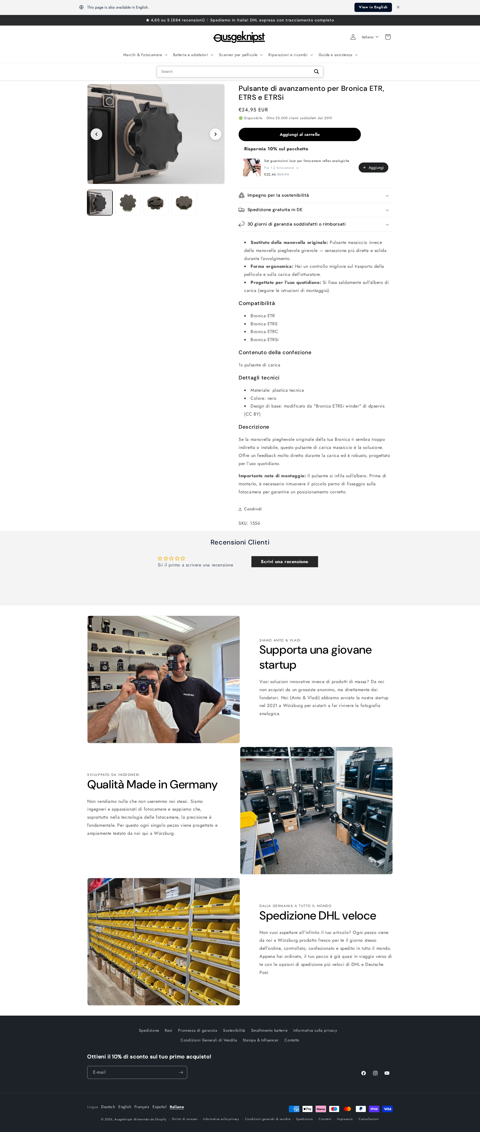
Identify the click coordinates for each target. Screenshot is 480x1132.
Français (141, 1106)
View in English (373, 7)
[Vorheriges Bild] (96, 134)
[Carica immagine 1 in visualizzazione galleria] (99, 202)
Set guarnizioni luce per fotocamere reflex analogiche (306, 160)
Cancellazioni (369, 1119)
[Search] (316, 71)
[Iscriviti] (181, 1072)
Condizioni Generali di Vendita (209, 1040)
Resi (168, 1030)
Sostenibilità (234, 1030)
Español (159, 1106)
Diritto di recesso (185, 1119)
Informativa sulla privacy (315, 1030)
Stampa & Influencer (261, 1040)
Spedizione (149, 1030)
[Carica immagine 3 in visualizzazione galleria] (156, 202)
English (124, 1106)
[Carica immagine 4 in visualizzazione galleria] (184, 202)
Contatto (291, 1040)
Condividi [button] (253, 509)
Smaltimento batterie (269, 1030)
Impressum (345, 1119)
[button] (144, 55)
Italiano (177, 1106)
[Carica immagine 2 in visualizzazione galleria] (128, 202)
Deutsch (108, 1106)
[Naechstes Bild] (215, 134)
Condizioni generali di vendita (268, 1119)
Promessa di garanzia (197, 1030)
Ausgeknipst (123, 1119)
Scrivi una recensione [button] (284, 561)
